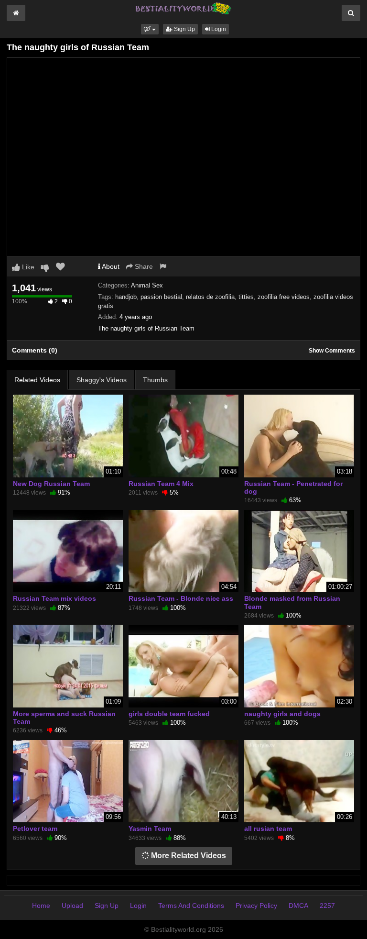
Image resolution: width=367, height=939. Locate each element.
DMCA (298, 905)
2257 (327, 905)
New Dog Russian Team (51, 483)
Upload (72, 905)
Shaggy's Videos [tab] (101, 380)
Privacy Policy (256, 905)
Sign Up (184, 29)
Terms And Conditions (191, 905)
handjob (126, 296)
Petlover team (35, 828)
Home (41, 905)
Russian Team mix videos (54, 598)
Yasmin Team (150, 828)
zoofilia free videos (284, 296)
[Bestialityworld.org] (183, 7)
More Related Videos (187, 855)
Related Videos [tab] (37, 380)
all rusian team (268, 828)
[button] (150, 29)
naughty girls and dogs (282, 714)
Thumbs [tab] (155, 380)
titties (246, 296)
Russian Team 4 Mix (161, 483)
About (109, 266)
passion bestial (161, 296)
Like (27, 267)
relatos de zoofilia (210, 296)
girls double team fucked (169, 714)
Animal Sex (147, 285)
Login (218, 29)
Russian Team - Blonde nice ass (181, 598)
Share (143, 266)
